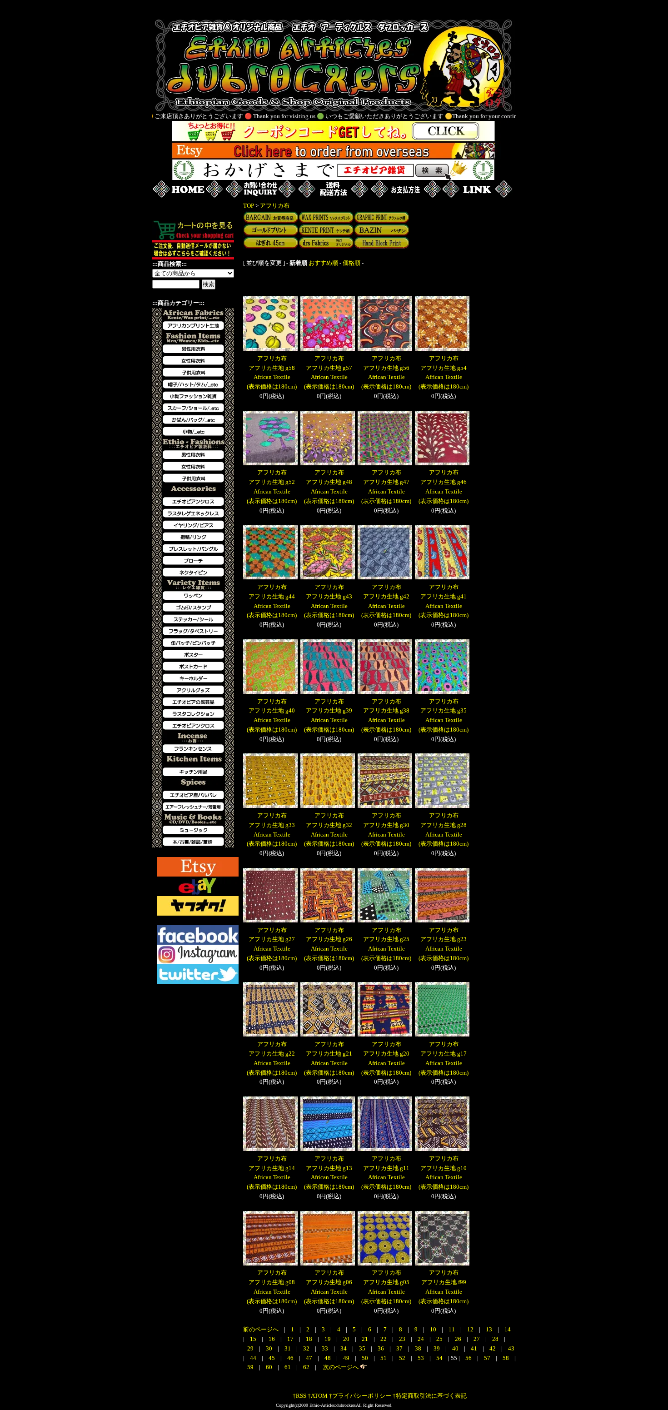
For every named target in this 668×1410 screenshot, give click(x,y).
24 (421, 1338)
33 (325, 1348)
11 (452, 1329)
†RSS (299, 1395)
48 (328, 1358)
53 (421, 1358)
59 (251, 1367)
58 (506, 1358)
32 (307, 1348)
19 (328, 1338)
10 (434, 1329)
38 (419, 1348)
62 (307, 1367)
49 (347, 1358)
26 (459, 1338)
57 (488, 1358)
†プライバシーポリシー (360, 1395)
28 (496, 1338)
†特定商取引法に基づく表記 (430, 1395)
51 (384, 1358)
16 (272, 1338)
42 (493, 1348)
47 (310, 1358)
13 (490, 1329)
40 (456, 1348)
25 (440, 1338)
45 (272, 1358)
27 (477, 1338)
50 (365, 1358)
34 (344, 1348)
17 (291, 1338)
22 (384, 1338)
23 (403, 1338)
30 (270, 1348)
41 (475, 1348)
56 (469, 1358)
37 (400, 1348)
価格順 (351, 262)
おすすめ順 (323, 262)
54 (440, 1358)
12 (471, 1329)
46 (291, 1358)
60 (270, 1367)
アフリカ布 (274, 205)
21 (365, 1338)
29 (251, 1348)
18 (310, 1338)
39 (437, 1348)
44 (254, 1358)
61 (288, 1367)
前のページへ (261, 1329)
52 (403, 1358)
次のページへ (340, 1367)
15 (254, 1338)
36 (381, 1348)
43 (511, 1348)
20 (347, 1338)
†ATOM (318, 1395)
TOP (248, 205)
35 (363, 1348)
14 (507, 1329)
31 (288, 1348)
